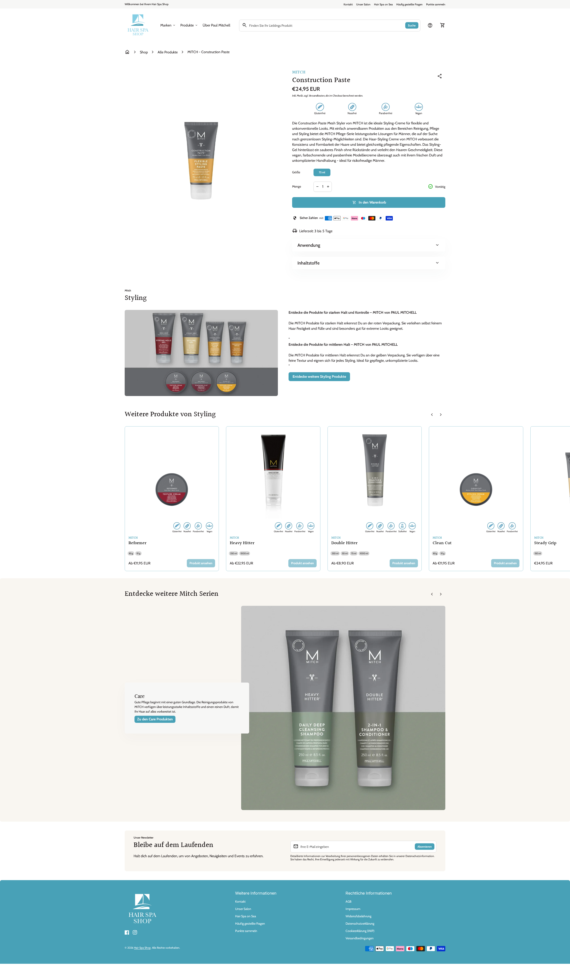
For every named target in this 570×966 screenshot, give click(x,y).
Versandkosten (317, 95)
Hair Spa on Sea (383, 4)
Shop (144, 52)
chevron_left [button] (432, 414)
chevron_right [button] (441, 414)
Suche (412, 25)
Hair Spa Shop (142, 947)
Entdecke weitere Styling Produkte (319, 376)
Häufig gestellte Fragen (409, 4)
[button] (187, 708)
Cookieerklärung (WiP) (360, 931)
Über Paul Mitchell (216, 25)
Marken (168, 25)
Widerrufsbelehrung (358, 916)
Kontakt (348, 4)
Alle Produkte (168, 52)
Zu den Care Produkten (155, 719)
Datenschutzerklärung (360, 924)
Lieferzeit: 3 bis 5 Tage (312, 231)
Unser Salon (363, 4)
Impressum (353, 909)
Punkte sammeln (435, 4)
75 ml (322, 172)
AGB (348, 901)
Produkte (189, 25)
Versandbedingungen (360, 938)
